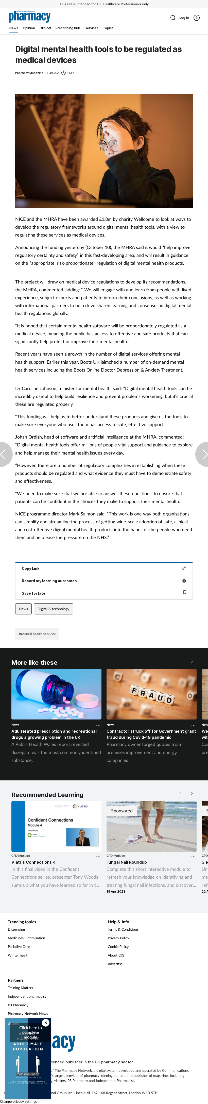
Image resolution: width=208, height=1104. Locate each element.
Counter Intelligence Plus (27, 1022)
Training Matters (20, 987)
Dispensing (16, 929)
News (23, 609)
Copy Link (30, 568)
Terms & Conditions (123, 929)
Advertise (115, 964)
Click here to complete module (30, 1032)
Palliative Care (19, 946)
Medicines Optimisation (26, 938)
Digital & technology (53, 609)
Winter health (18, 955)
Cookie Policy (118, 946)
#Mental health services (37, 634)
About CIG (116, 955)
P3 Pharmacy (18, 1005)
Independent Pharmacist (115, 1080)
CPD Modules (20, 856)
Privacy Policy (118, 938)
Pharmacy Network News (28, 1013)
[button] (191, 661)
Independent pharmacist (27, 996)
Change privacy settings (18, 1101)
